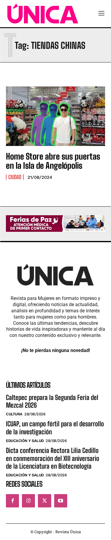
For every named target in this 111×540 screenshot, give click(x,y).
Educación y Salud (25, 440)
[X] (44, 500)
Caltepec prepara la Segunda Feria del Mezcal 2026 (52, 401)
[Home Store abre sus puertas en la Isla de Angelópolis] (55, 116)
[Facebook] (12, 500)
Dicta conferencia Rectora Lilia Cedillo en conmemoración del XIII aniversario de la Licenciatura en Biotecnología (52, 458)
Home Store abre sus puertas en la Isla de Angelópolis (53, 161)
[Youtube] (60, 500)
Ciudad (14, 177)
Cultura (14, 414)
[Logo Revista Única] (43, 13)
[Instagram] (28, 500)
